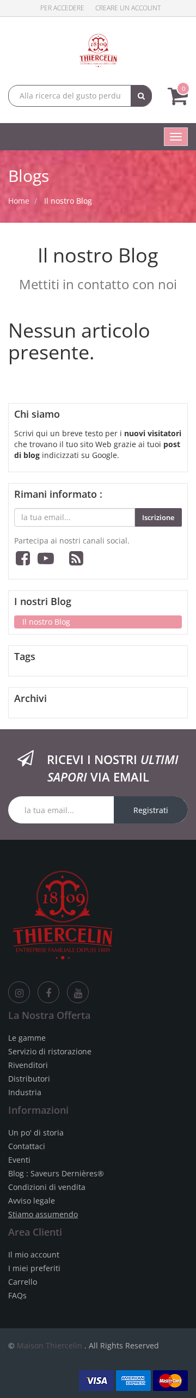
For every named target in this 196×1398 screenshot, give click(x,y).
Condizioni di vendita (46, 1187)
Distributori (29, 1078)
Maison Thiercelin (49, 1345)
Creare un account (128, 8)
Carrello (22, 1282)
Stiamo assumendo (43, 1214)
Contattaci (26, 1146)
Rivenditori (28, 1065)
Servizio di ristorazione (49, 1051)
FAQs (17, 1295)
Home (18, 201)
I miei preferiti (34, 1268)
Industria (24, 1092)
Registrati (150, 810)
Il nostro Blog (68, 201)
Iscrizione (158, 517)
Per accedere (62, 8)
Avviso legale (31, 1200)
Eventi (19, 1160)
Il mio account (33, 1254)
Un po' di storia (36, 1132)
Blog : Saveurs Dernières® (56, 1173)
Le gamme (27, 1038)
